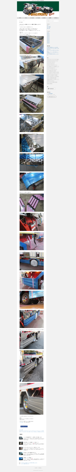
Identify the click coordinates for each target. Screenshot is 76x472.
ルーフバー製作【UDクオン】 (25, 463)
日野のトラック (52, 79)
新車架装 (48, 79)
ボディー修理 (48, 26)
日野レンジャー (56, 79)
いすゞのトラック (53, 59)
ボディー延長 (49, 72)
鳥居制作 (51, 83)
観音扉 (48, 83)
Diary (47, 25)
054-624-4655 (50, 93)
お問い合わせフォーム (52, 96)
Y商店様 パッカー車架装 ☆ (28, 457)
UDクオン (48, 59)
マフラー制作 (56, 72)
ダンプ (54, 62)
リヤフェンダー (56, 73)
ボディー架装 (28, 431)
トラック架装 (49, 66)
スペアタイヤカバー (49, 62)
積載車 (54, 82)
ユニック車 (48, 73)
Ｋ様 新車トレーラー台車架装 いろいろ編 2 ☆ (31, 442)
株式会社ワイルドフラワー (41, 431)
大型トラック (53, 76)
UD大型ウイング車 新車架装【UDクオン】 (30, 452)
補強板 (56, 82)
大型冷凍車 (57, 76)
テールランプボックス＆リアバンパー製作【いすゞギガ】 (32, 447)
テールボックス (49, 63)
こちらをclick (21, 422)
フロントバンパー (49, 69)
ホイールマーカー (24, 431)
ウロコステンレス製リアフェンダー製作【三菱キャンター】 (29, 462)
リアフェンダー (32, 431)
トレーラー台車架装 (53, 66)
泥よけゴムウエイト (49, 82)
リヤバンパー (52, 73)
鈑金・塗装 (48, 28)
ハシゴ (57, 66)
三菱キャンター (36, 431)
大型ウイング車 (49, 76)
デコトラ (53, 63)
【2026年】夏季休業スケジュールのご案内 (52, 47)
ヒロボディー (20, 431)
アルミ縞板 (57, 59)
